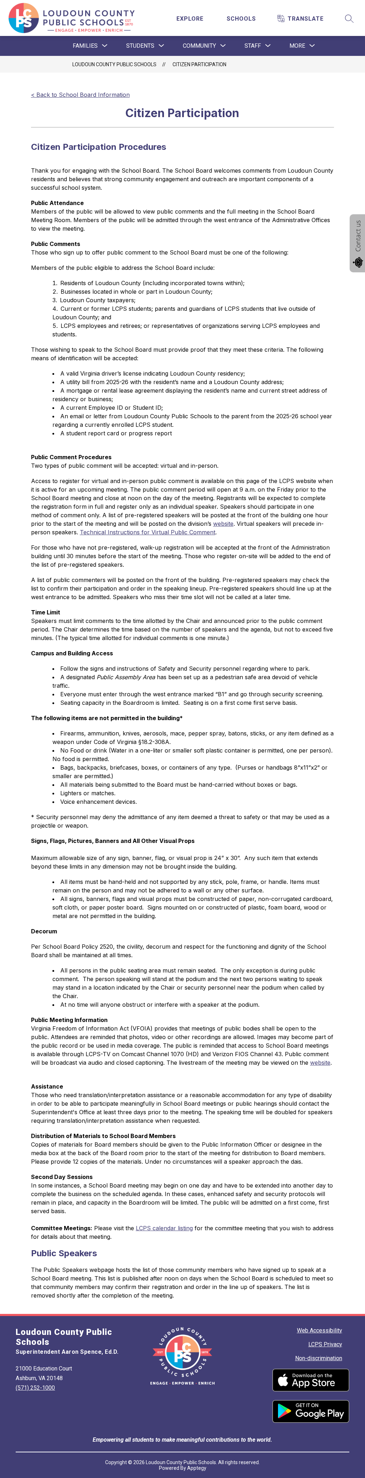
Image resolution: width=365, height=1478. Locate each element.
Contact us (358, 236)
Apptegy (196, 1468)
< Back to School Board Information (80, 94)
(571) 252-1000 (35, 1387)
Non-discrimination (318, 1358)
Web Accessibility (319, 1330)
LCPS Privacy (325, 1344)
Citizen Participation (199, 64)
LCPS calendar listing (164, 1228)
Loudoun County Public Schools (114, 64)
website (223, 523)
